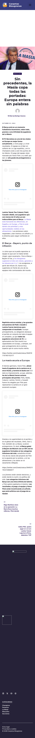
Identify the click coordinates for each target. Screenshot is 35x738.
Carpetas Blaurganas (15, 5)
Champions (6, 705)
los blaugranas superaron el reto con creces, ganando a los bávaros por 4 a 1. (17, 261)
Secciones (5, 714)
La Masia (5, 709)
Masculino (17, 73)
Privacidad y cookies (9, 729)
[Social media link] (3, 693)
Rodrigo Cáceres (20, 116)
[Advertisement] (17, 28)
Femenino (5, 707)
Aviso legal (6, 727)
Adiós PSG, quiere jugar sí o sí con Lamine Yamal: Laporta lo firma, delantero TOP (24, 531)
